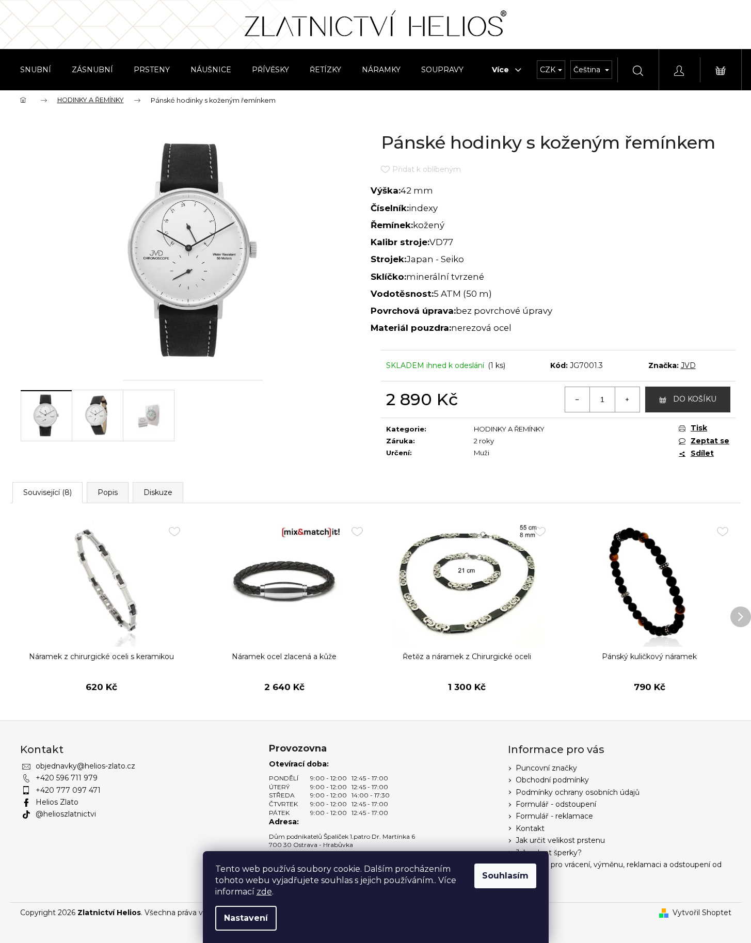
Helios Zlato (57, 802)
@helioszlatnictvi (66, 814)
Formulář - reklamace (554, 816)
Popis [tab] (108, 492)
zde (264, 892)
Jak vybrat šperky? (549, 852)
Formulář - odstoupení (556, 804)
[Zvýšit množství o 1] (627, 399)
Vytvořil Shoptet (702, 912)
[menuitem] (35, 69)
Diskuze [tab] (157, 492)
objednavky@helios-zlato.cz (85, 766)
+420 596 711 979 (67, 777)
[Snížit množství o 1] (577, 399)
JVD (688, 365)
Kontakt (530, 828)
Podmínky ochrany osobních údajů (578, 792)
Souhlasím (505, 876)
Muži (481, 453)
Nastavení (246, 918)
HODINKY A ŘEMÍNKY (509, 429)
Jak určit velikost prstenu (560, 840)
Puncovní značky (546, 768)
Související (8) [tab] (47, 492)
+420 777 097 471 (68, 790)
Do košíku (694, 399)
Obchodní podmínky (552, 780)
